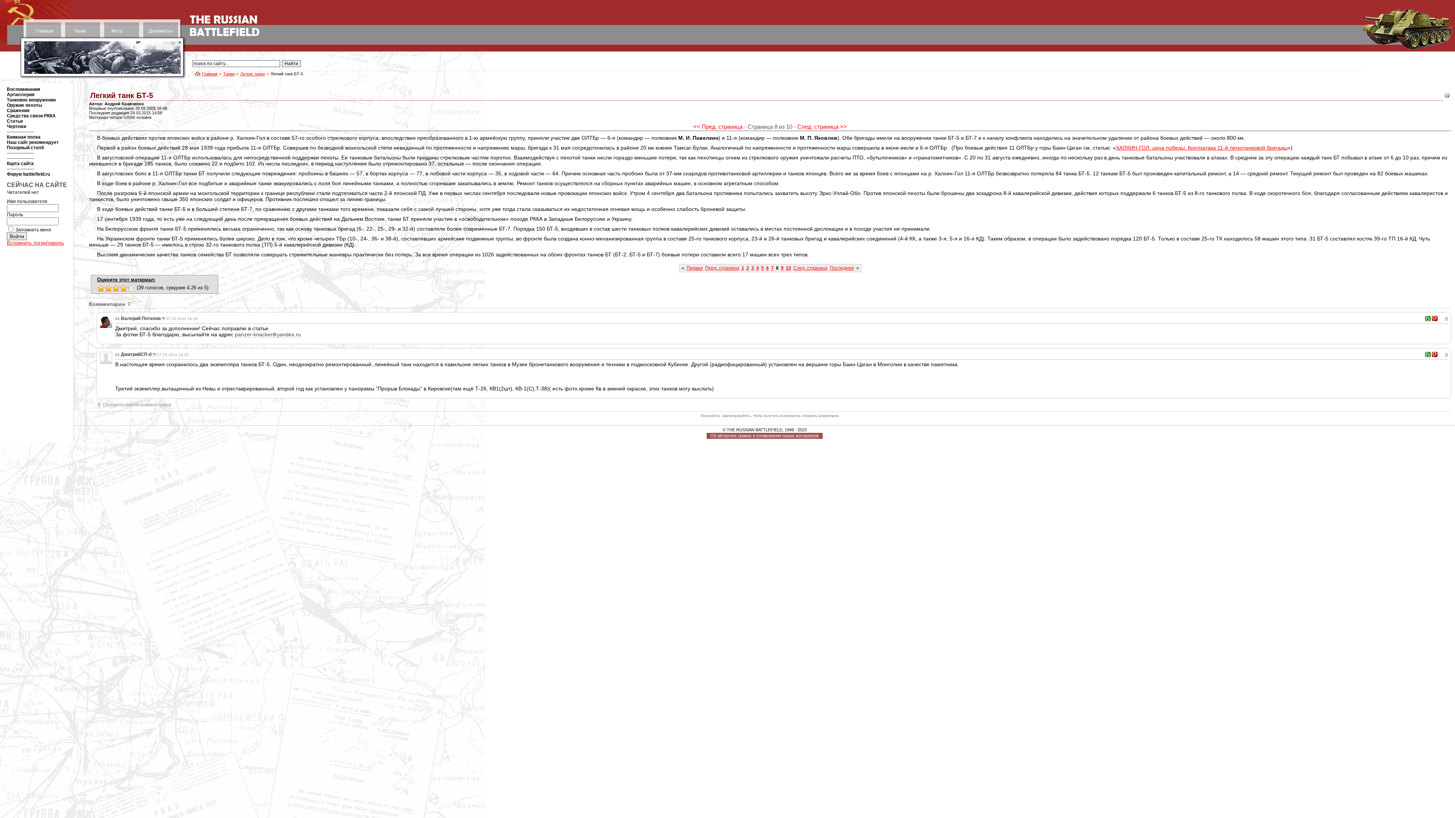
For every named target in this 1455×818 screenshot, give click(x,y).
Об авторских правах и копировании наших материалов (764, 435)
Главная (45, 31)
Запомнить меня (33, 230)
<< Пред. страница (718, 126)
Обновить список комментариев (137, 404)
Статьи (15, 121)
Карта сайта (20, 163)
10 (788, 268)
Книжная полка (24, 137)
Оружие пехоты (24, 105)
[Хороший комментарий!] (1428, 318)
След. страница (810, 268)
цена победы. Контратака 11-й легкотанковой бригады (1202, 148)
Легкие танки (252, 74)
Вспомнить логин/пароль (35, 243)
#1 (117, 355)
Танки (80, 31)
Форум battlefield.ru (28, 174)
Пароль (15, 214)
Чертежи (16, 126)
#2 (117, 319)
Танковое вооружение (31, 100)
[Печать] (1447, 97)
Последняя (842, 268)
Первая (695, 268)
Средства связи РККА (31, 116)
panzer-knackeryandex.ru (268, 334)
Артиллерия (20, 94)
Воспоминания (23, 89)
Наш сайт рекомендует (33, 142)
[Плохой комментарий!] (1435, 318)
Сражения (18, 110)
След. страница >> (822, 126)
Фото (116, 31)
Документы (161, 31)
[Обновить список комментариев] (130, 304)
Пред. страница (722, 268)
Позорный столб (25, 147)
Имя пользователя (27, 201)
